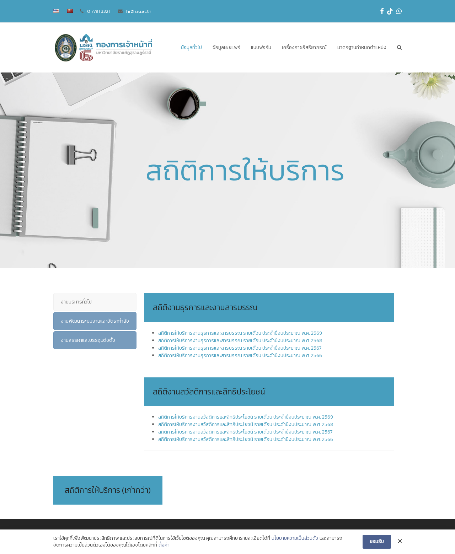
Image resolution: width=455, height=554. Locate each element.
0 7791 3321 (98, 11)
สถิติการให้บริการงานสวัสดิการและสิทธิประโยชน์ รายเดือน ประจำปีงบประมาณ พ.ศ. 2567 (245, 432)
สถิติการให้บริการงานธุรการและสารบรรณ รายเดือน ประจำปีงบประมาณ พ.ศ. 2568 (240, 340)
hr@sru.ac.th (138, 11)
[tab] (94, 302)
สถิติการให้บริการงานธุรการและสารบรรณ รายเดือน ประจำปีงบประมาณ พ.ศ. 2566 (240, 355)
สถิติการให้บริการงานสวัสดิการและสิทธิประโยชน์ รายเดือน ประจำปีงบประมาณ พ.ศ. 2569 (245, 417)
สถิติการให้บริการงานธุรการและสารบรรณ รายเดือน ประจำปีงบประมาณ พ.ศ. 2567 (240, 348)
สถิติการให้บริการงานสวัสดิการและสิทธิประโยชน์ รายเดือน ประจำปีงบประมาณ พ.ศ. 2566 (245, 439)
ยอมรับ (377, 541)
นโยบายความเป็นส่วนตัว (295, 538)
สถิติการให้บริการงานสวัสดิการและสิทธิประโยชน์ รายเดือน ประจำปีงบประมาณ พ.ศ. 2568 (245, 424)
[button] (399, 48)
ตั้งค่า (164, 545)
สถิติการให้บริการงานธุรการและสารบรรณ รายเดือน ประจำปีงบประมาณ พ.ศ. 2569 (240, 333)
